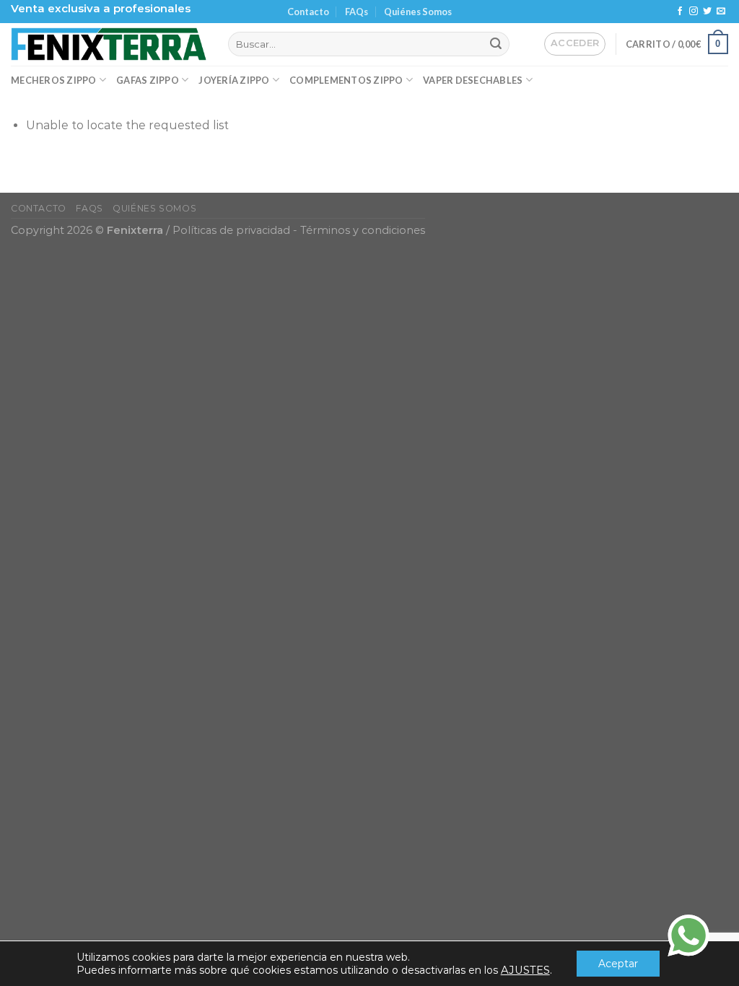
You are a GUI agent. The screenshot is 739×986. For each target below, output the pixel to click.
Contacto (308, 11)
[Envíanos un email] (721, 11)
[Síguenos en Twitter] (707, 11)
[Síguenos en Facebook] (679, 11)
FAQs (356, 11)
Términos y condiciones (362, 230)
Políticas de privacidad (231, 230)
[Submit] (496, 44)
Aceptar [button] (618, 963)
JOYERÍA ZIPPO (233, 80)
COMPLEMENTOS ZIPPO (346, 80)
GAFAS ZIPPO (147, 80)
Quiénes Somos (418, 11)
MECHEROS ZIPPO (54, 80)
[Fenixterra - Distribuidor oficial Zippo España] (108, 44)
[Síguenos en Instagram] (693, 11)
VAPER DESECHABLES (472, 80)
